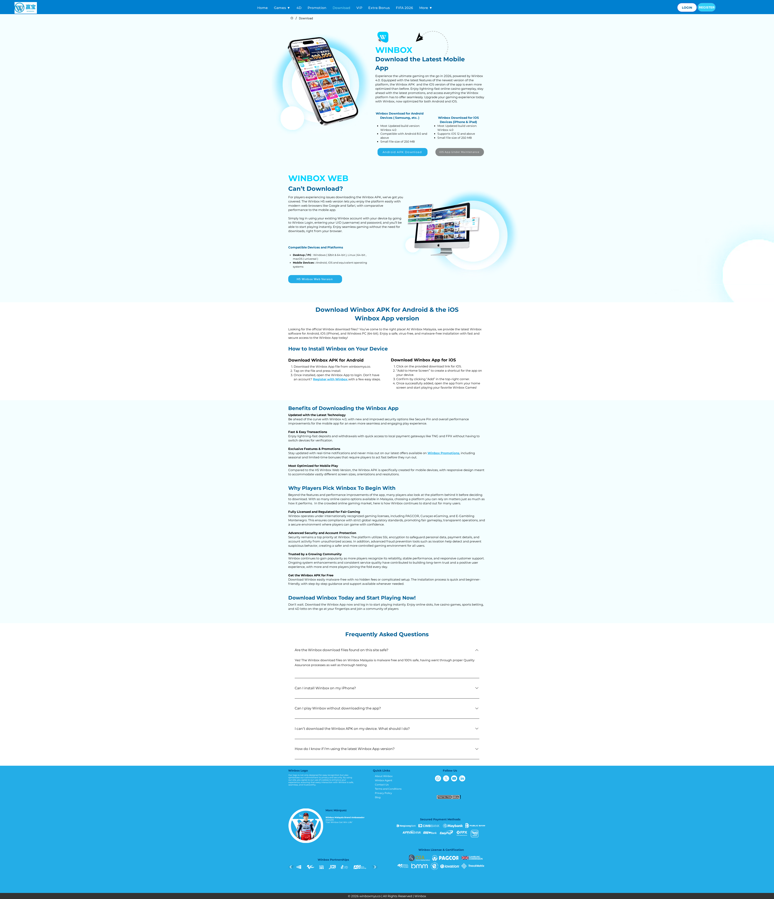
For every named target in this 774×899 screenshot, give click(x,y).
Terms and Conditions (388, 788)
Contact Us (382, 784)
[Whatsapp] (438, 778)
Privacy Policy (383, 793)
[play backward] (291, 867)
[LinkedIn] (462, 778)
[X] (446, 778)
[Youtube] (454, 778)
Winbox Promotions (443, 453)
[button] (282, 8)
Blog (378, 797)
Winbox (420, 896)
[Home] (291, 18)
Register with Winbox (330, 379)
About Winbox (383, 776)
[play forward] (373, 867)
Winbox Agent (383, 780)
